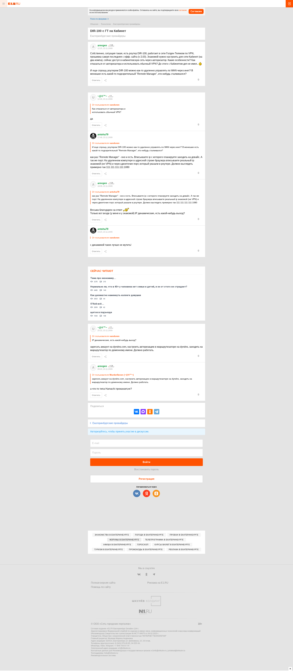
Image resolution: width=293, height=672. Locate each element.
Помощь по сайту (101, 587)
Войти (146, 462)
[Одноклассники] (150, 411)
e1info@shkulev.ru (159, 651)
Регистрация (146, 479)
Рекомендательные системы (103, 655)
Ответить (96, 80)
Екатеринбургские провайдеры (126, 24)
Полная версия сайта (103, 582)
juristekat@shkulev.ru (176, 651)
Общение (94, 24)
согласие (183, 10)
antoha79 (103, 134)
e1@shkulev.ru (124, 648)
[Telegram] (156, 411)
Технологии (106, 24)
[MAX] (143, 411)
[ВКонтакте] (136, 411)
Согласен (196, 11)
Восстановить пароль (146, 469)
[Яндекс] (146, 493)
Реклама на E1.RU (157, 582)
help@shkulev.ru (111, 653)
